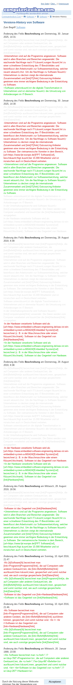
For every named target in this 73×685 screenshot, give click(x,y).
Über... (53, 4)
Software (30, 17)
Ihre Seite (45, 4)
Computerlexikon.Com (11, 17)
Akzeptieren (55, 681)
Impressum (64, 4)
